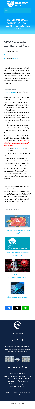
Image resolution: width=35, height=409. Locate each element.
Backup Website (11, 92)
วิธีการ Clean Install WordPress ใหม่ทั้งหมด (17, 44)
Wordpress (15, 59)
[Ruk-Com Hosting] (17, 4)
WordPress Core (20, 148)
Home (7, 26)
